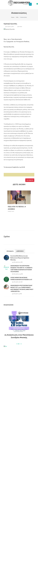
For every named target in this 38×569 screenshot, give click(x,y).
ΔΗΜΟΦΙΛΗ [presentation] (20, 251)
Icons (12, 211)
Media (9, 211)
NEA (17, 17)
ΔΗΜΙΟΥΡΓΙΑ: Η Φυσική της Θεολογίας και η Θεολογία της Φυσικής (19, 333)
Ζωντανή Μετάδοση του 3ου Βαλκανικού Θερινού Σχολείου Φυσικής (19, 258)
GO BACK (29, 180)
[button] (16, 343)
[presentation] (32, 209)
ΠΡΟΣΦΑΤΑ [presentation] (10, 251)
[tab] (10, 251)
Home (12, 17)
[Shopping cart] (36, 4)
